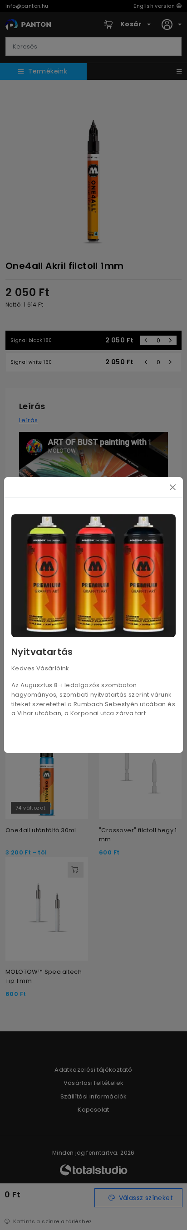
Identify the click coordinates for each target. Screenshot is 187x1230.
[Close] (172, 487)
